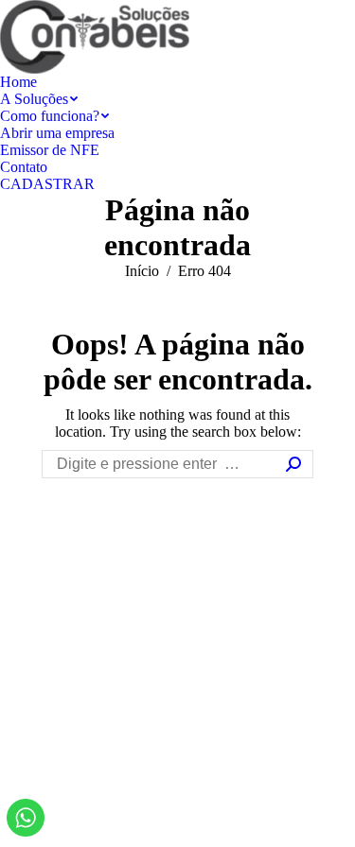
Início (142, 271)
